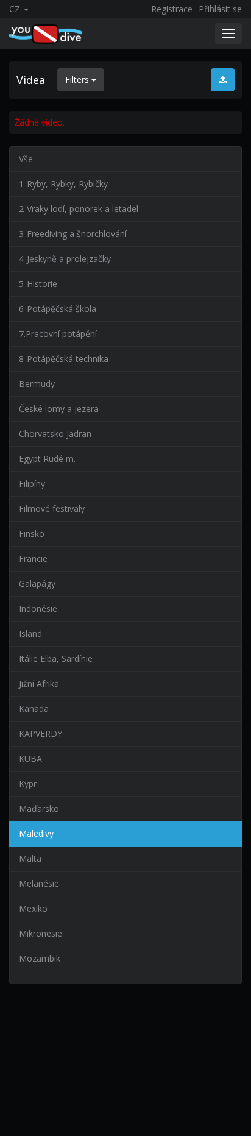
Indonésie (38, 608)
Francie (33, 558)
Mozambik (39, 958)
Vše (26, 159)
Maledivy (36, 833)
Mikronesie (40, 933)
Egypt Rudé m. (47, 458)
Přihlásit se (220, 9)
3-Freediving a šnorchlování (73, 234)
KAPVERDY (40, 733)
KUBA (30, 758)
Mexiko (33, 908)
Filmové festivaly (52, 508)
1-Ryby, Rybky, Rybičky (63, 184)
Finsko (31, 533)
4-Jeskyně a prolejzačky (65, 258)
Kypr (28, 783)
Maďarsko (39, 808)
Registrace (172, 9)
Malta (30, 858)
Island (30, 633)
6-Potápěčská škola (57, 308)
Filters (78, 79)
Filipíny (32, 483)
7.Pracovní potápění (58, 333)
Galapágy (37, 583)
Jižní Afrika (39, 683)
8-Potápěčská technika (63, 358)
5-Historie (38, 283)
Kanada (34, 708)
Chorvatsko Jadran (55, 433)
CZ (16, 9)
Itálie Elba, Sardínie (56, 658)
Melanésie (39, 883)
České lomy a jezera (59, 408)
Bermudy (37, 383)
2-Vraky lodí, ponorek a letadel (78, 209)
